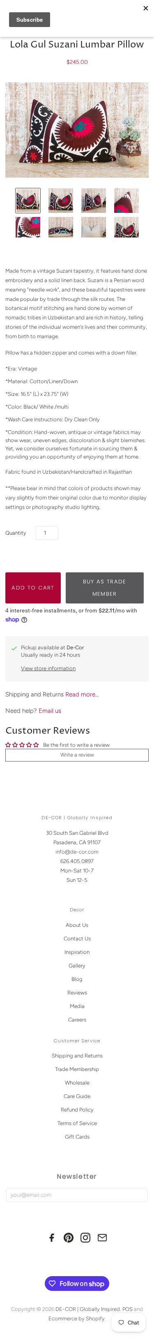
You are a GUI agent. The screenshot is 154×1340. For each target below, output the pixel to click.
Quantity (15, 533)
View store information (48, 668)
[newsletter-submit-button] (140, 1195)
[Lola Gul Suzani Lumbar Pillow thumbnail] (28, 200)
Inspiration (77, 952)
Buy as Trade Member (104, 588)
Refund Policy (77, 1110)
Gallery (77, 966)
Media (77, 1006)
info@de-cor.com (77, 852)
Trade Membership (77, 1069)
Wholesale (77, 1083)
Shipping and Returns (77, 1056)
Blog (77, 979)
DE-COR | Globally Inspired (87, 1309)
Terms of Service (77, 1123)
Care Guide (77, 1096)
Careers (77, 1020)
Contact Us (77, 939)
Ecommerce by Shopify (76, 1318)
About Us (77, 925)
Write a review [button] (77, 755)
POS (127, 1309)
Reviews (77, 993)
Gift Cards (77, 1137)
